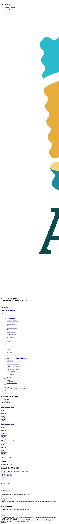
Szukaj (2, 410)
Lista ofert (3, 464)
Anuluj (2, 420)
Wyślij (2, 500)
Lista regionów (9, 464)
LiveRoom (3, 522)
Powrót (2, 470)
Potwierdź (3, 419)
